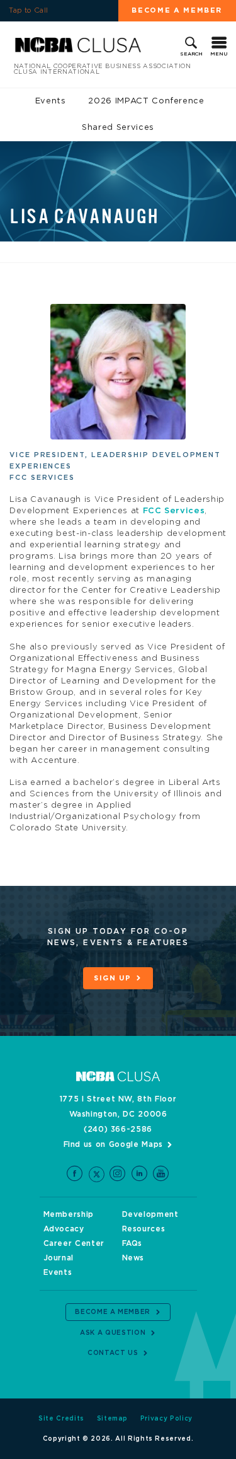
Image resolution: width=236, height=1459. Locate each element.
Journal (58, 1258)
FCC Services (174, 511)
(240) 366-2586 (118, 1129)
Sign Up (113, 978)
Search (191, 54)
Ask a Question (112, 1333)
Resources (144, 1229)
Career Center (73, 1243)
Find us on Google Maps (113, 1144)
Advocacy (63, 1229)
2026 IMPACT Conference (146, 101)
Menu (219, 54)
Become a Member (112, 1312)
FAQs (132, 1243)
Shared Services (118, 128)
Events (50, 101)
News (133, 1258)
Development (150, 1214)
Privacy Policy (166, 1418)
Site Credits (61, 1418)
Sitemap (112, 1418)
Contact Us (112, 1353)
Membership (68, 1214)
